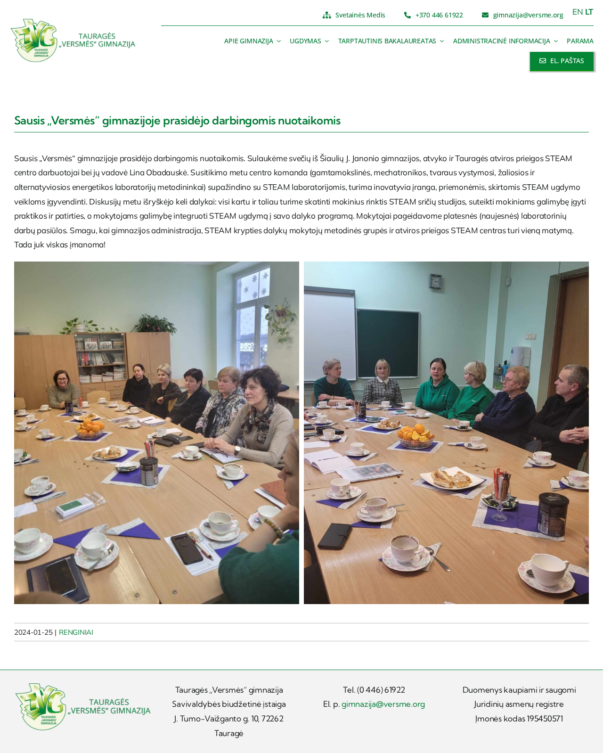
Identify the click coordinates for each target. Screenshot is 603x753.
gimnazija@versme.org (383, 704)
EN (577, 11)
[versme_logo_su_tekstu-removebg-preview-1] (73, 22)
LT (589, 11)
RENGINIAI (76, 632)
